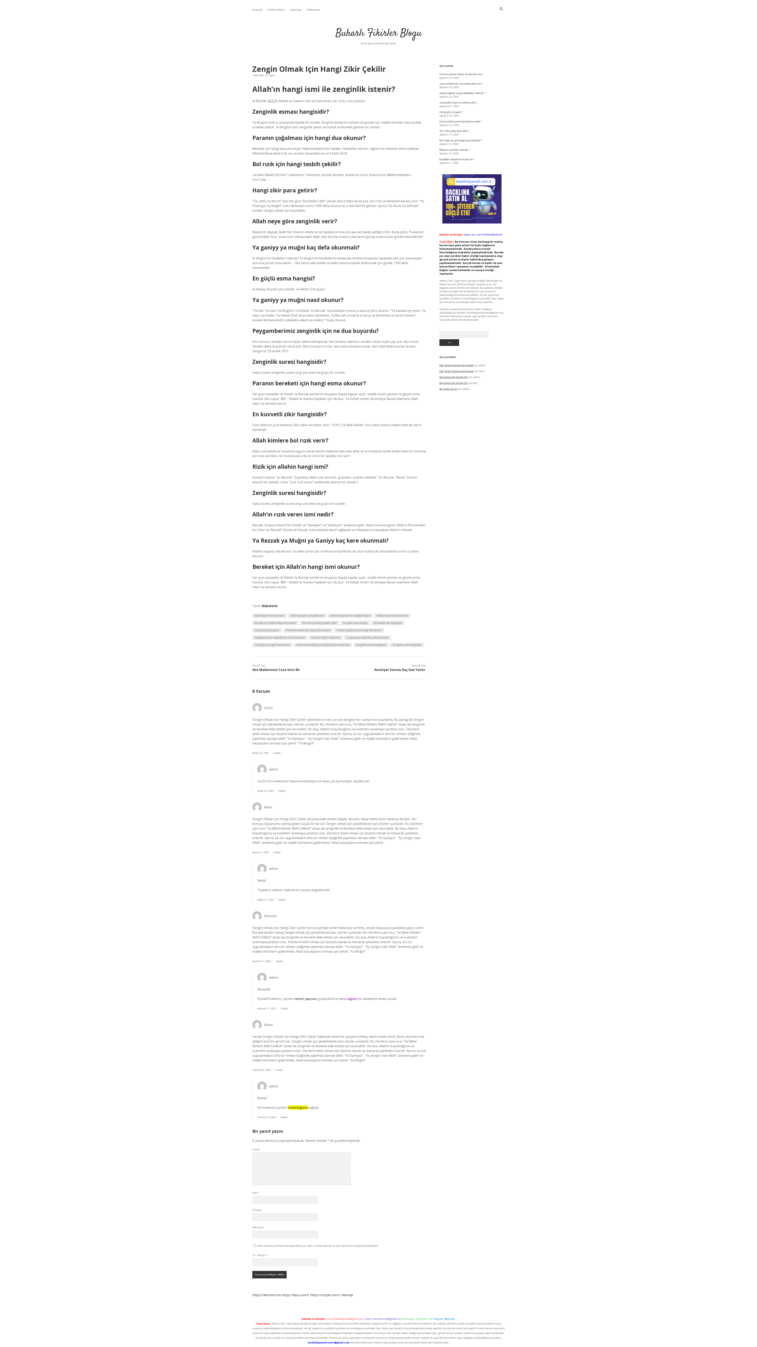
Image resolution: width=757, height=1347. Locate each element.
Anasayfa (257, 9)
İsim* (255, 1192)
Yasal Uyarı (296, 9)
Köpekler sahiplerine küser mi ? (456, 159)
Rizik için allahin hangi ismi (325, 637)
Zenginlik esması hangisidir (371, 644)
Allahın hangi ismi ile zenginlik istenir (350, 615)
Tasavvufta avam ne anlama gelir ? (458, 102)
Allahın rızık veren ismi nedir (392, 615)
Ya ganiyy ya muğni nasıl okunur (272, 644)
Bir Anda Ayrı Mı (448, 389)
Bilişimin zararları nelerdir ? (454, 150)
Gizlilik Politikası (276, 9)
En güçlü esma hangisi (355, 623)
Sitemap (347, 1295)
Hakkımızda (313, 9)
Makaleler (270, 606)
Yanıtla (277, 753)
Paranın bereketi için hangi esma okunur (308, 630)
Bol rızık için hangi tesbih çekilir (319, 623)
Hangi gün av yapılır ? (451, 112)
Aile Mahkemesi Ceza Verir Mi (276, 670)
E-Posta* (257, 1210)
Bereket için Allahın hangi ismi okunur (275, 623)
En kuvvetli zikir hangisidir (388, 623)
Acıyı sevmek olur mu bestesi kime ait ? (460, 83)
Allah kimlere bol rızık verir (269, 615)
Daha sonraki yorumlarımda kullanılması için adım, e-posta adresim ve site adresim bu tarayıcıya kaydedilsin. (317, 1245)
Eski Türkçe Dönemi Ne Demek (456, 365)
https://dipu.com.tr (295, 1295)
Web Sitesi (258, 1227)
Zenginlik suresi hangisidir (406, 644)
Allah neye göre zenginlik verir (307, 615)
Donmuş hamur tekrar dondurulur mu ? (461, 74)
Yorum (256, 1149)
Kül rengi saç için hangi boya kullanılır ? (460, 140)
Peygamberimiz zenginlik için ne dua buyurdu (280, 637)
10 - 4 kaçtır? (260, 1255)
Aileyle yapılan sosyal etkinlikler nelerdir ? (462, 93)
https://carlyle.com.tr (325, 1295)
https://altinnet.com (266, 1295)
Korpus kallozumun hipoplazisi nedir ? (460, 121)
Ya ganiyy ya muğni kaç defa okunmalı (368, 637)
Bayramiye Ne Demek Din (453, 377)
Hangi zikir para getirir (267, 630)
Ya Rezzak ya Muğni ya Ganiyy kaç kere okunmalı (323, 644)
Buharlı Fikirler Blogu (379, 33)
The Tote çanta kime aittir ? (454, 131)
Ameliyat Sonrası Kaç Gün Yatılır (399, 670)
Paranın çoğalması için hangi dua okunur (359, 630)
